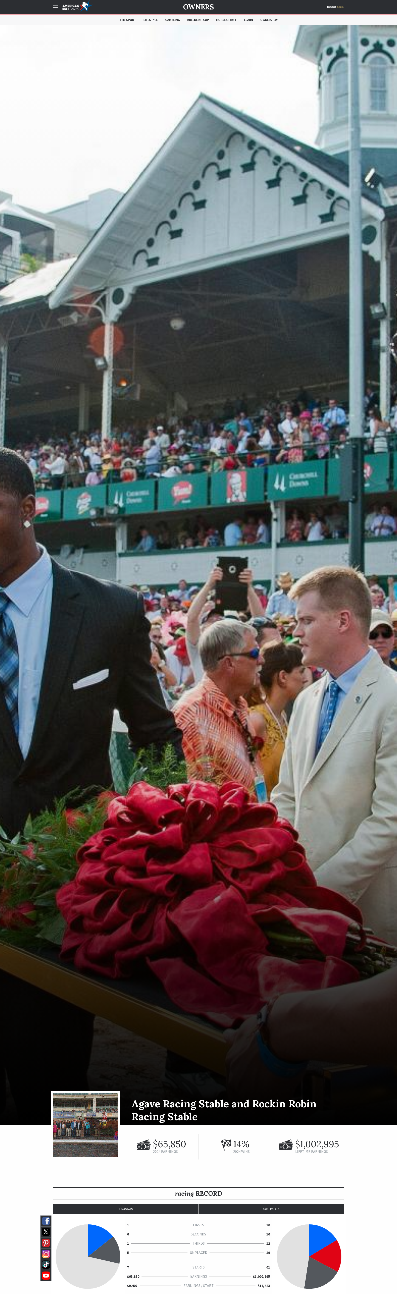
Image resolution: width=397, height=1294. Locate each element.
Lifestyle (150, 20)
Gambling (172, 20)
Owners (198, 7)
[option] (198, 575)
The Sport (128, 20)
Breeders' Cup (198, 20)
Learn (248, 20)
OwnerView (269, 20)
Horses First (226, 20)
